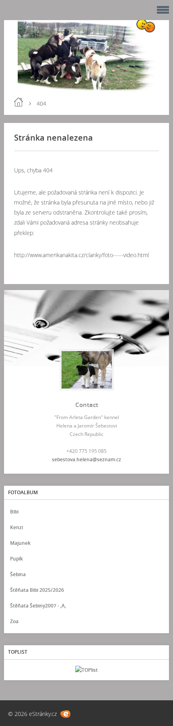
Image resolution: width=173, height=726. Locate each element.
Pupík (16, 558)
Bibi (14, 511)
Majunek (20, 543)
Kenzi (16, 527)
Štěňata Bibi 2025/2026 (37, 590)
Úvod (18, 102)
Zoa (14, 621)
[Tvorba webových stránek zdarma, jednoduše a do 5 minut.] (65, 714)
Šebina (18, 574)
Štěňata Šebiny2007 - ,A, (38, 605)
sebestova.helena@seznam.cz (86, 459)
